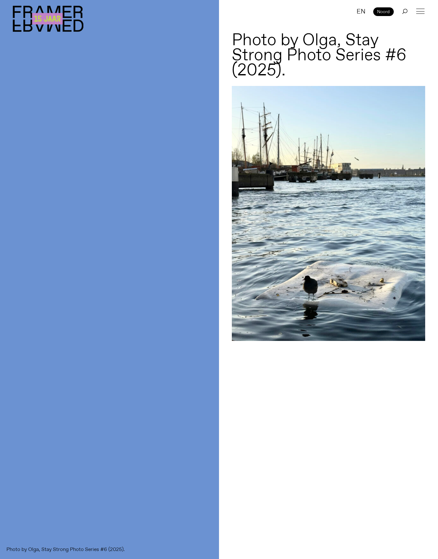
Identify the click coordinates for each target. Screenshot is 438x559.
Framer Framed (48, 18)
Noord (383, 11)
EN (361, 11)
